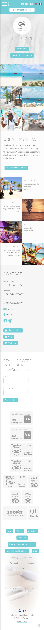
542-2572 (16, 294)
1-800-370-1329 (13, 285)
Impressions (22, 49)
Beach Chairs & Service (22, 55)
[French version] (40, 4)
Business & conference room (22, 544)
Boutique (32, 531)
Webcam (12, 343)
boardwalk (24, 155)
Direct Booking (24, 10)
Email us (10, 309)
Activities (22, 538)
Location (10, 314)
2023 (34, 477)
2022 (15, 493)
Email (6, 376)
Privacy (15, 558)
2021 (28, 493)
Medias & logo (22, 621)
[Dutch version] (35, 4)
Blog (10, 337)
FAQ (9, 531)
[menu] (4, 4)
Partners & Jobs (16, 563)
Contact (22, 568)
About (19, 531)
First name (8, 388)
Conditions (27, 558)
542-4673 (16, 303)
